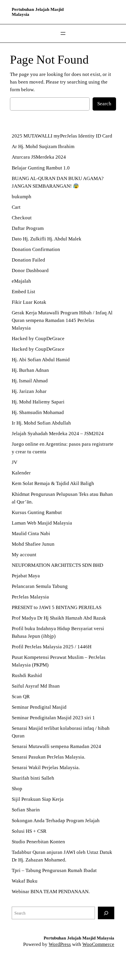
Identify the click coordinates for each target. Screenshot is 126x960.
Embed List (23, 291)
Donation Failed (28, 260)
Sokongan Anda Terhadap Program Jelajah (56, 820)
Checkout (22, 218)
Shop (17, 788)
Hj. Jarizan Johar (29, 391)
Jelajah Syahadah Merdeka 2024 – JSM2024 (58, 433)
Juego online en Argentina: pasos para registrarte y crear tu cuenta (62, 447)
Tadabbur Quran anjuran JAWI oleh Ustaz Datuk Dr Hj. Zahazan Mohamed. (62, 856)
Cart (16, 207)
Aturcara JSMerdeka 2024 (39, 157)
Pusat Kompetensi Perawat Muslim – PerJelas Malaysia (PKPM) (58, 661)
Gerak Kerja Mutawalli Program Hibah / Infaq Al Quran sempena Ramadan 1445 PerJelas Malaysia (62, 320)
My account (24, 554)
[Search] (106, 913)
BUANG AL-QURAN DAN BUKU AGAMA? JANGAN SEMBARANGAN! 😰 (58, 182)
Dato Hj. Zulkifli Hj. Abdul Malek (46, 239)
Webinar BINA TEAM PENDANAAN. (51, 891)
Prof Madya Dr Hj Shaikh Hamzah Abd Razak (59, 618)
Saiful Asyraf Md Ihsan (36, 686)
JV (14, 462)
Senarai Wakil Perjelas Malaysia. (46, 767)
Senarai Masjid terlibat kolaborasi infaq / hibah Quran (61, 732)
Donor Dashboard (30, 270)
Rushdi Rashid (27, 675)
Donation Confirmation (36, 249)
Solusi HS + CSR (29, 831)
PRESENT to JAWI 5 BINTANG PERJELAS (56, 607)
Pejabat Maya (26, 576)
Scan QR (21, 696)
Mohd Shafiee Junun (33, 544)
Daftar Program (28, 228)
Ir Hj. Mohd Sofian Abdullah (41, 423)
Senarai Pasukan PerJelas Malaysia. (48, 757)
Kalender (21, 473)
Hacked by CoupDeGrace (38, 338)
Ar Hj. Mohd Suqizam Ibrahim (43, 146)
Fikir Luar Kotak (29, 302)
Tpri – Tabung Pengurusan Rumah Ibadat (54, 870)
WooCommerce (98, 944)
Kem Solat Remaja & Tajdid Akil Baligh (53, 483)
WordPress (60, 944)
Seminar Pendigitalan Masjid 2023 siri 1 (53, 717)
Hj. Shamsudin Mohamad (38, 412)
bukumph (21, 196)
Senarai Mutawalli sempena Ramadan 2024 (56, 746)
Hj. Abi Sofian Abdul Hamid (41, 359)
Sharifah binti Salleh (33, 778)
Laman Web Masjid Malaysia (42, 523)
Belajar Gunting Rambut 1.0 (41, 168)
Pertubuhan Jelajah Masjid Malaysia (79, 938)
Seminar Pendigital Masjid (39, 707)
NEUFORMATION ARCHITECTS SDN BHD (57, 565)
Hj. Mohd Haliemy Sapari (39, 402)
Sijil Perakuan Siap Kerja (38, 799)
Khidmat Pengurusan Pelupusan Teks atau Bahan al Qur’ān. (62, 498)
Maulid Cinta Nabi (31, 533)
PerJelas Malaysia (30, 597)
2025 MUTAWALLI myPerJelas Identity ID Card (62, 136)
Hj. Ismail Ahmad (30, 381)
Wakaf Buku (25, 881)
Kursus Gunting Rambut (37, 512)
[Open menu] (63, 33)
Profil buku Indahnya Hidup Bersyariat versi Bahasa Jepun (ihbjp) (58, 632)
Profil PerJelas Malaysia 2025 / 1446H (51, 646)
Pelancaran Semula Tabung (40, 586)
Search (104, 103)
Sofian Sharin (26, 810)
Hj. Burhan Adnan (31, 370)
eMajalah (21, 281)
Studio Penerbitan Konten (38, 841)
